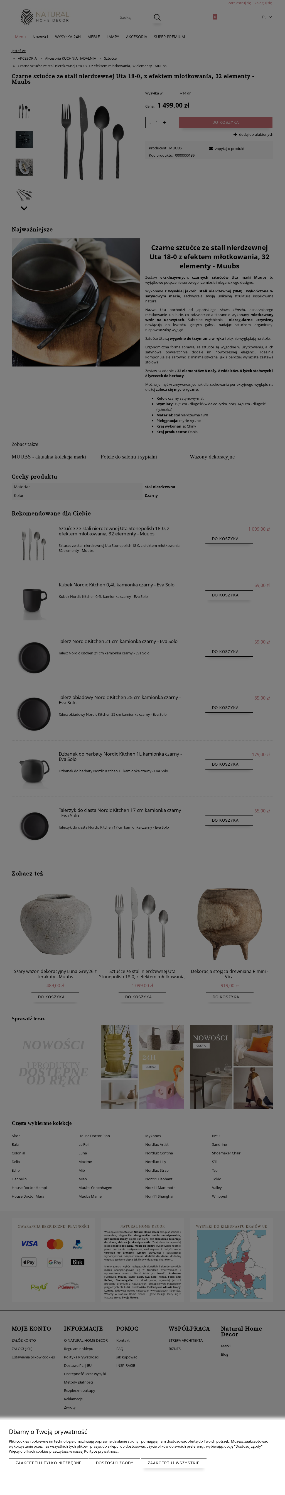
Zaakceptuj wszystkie (174, 1463)
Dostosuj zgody (115, 1463)
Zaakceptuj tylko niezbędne (49, 1463)
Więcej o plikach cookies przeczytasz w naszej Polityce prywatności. (64, 1451)
